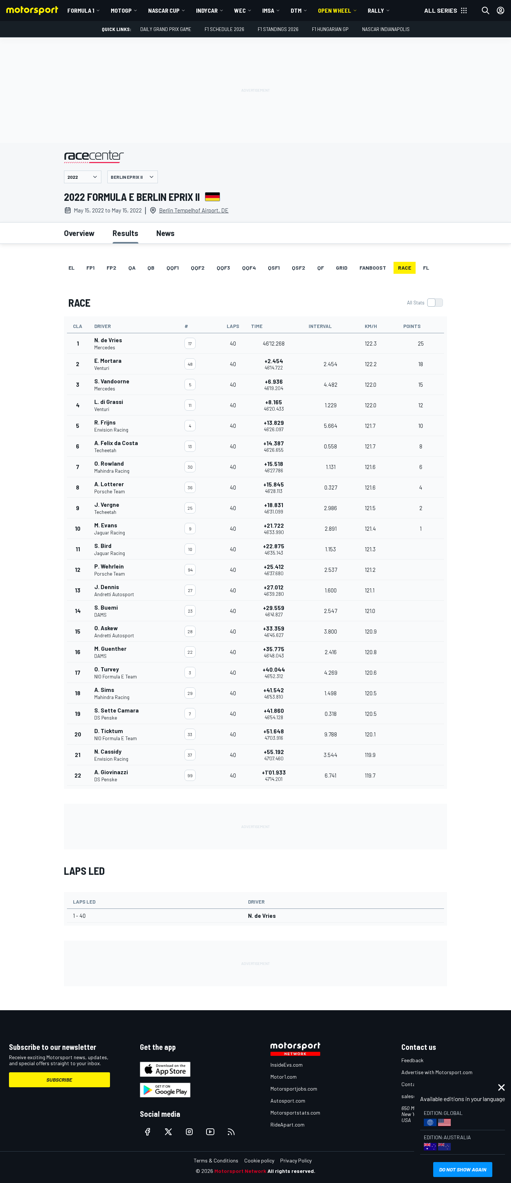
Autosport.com (287, 1100)
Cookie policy (259, 1160)
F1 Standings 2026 (278, 29)
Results (125, 233)
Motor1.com (283, 1076)
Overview (79, 233)
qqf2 (198, 267)
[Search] (485, 10)
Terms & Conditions (216, 1160)
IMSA (268, 10)
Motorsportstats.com (295, 1112)
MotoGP (121, 10)
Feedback (412, 1060)
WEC (240, 10)
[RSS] (231, 1131)
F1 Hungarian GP (330, 29)
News (165, 233)
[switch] (425, 302)
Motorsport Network (240, 1171)
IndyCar (207, 10)
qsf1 (274, 267)
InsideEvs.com (286, 1064)
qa (131, 267)
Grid (342, 267)
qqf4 (249, 267)
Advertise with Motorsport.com (436, 1072)
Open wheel (334, 10)
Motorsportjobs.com (293, 1088)
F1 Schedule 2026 (224, 29)
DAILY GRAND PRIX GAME (165, 29)
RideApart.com (287, 1124)
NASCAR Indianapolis (386, 29)
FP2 (111, 267)
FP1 (90, 267)
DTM (296, 10)
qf (320, 267)
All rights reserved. (291, 1171)
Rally (376, 10)
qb (150, 267)
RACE (404, 267)
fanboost (372, 267)
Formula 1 (80, 10)
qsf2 (298, 267)
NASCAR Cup (164, 10)
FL (426, 267)
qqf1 (172, 267)
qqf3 (223, 267)
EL (71, 267)
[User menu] (500, 10)
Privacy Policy (296, 1160)
